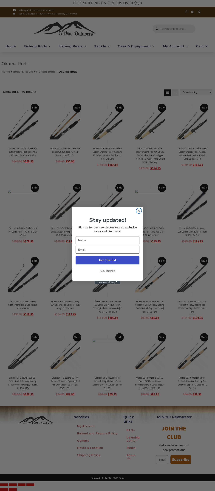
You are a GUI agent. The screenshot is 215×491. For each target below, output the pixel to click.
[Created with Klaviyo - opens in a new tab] (107, 282)
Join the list (107, 260)
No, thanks (107, 271)
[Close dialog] (139, 211)
